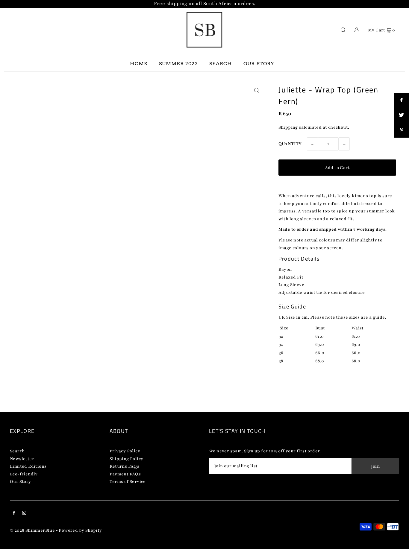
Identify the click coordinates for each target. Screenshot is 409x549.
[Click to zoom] (256, 90)
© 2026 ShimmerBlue (32, 530)
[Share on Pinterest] (401, 130)
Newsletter (22, 459)
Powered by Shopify (80, 530)
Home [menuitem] (138, 63)
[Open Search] (343, 29)
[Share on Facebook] (401, 100)
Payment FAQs (125, 474)
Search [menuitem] (220, 63)
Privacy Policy (125, 451)
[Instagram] (24, 514)
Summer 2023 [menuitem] (178, 63)
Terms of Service (128, 481)
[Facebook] (14, 514)
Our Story (20, 481)
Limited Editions (28, 466)
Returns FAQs (125, 466)
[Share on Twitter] (401, 115)
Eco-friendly (24, 474)
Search (17, 451)
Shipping (288, 127)
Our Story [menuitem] (259, 63)
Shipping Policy (126, 459)
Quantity (290, 144)
